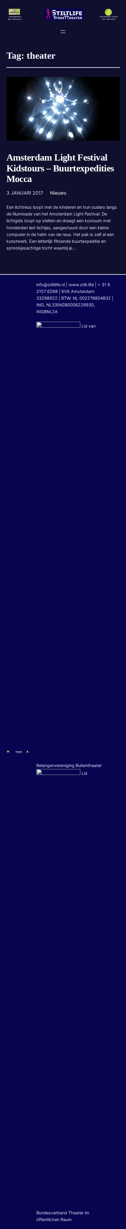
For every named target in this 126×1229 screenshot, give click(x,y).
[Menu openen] (63, 31)
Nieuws (58, 193)
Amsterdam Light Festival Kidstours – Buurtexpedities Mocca (60, 168)
